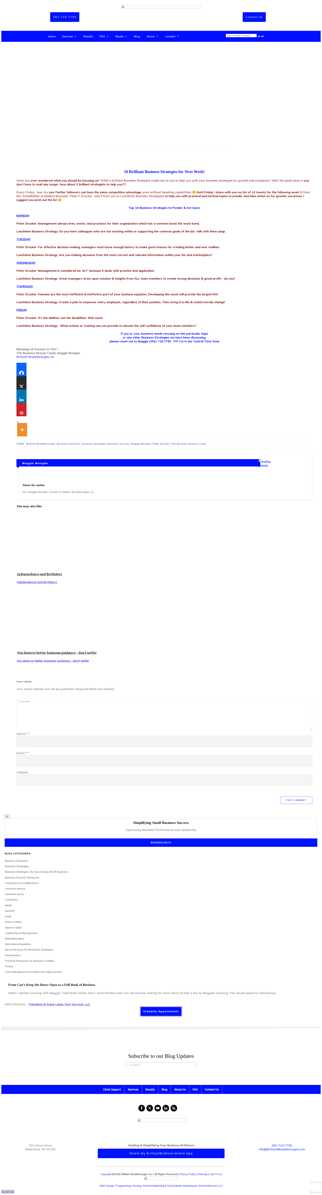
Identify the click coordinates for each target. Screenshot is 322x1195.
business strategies (94, 443)
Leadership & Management (21, 933)
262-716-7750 (282, 1145)
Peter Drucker (161, 443)
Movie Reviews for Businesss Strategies (29, 949)
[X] (21, 383)
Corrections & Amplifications (22, 883)
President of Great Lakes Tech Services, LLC (59, 1004)
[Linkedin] (21, 396)
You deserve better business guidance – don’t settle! (57, 652)
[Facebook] (21, 369)
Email (22, 753)
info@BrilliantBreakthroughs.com (282, 1149)
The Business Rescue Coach (188, 443)
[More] (22, 426)
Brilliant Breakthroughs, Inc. (35, 357)
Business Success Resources (22, 877)
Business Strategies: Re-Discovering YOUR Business (132, 147)
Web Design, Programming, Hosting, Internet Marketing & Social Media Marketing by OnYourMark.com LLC (161, 1185)
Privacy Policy (188, 1174)
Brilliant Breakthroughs (40, 443)
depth (8, 905)
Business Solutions (68, 443)
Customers (11, 899)
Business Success (118, 443)
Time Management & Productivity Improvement (33, 971)
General (9, 910)
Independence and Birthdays (39, 574)
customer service (15, 888)
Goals (8, 916)
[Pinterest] (21, 409)
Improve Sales (13, 927)
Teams (9, 966)
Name (23, 734)
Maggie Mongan (141, 443)
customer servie (14, 894)
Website (22, 772)
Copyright (106, 1174)
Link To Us (216, 1174)
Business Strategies (17, 866)
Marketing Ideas (14, 938)
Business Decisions (16, 860)
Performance (13, 955)
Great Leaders (13, 921)
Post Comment (296, 800)
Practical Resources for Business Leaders (198, 147)
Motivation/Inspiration (18, 944)
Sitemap (203, 1174)
